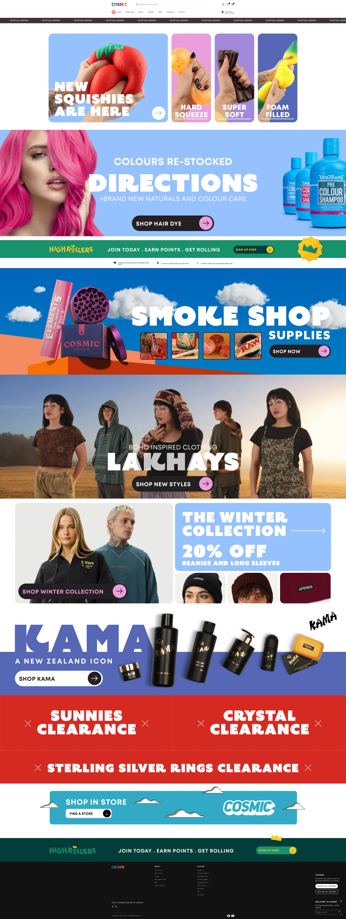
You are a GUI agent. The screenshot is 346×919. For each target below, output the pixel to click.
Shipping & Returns (203, 882)
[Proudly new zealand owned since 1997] (197, 263)
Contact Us (200, 870)
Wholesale (200, 888)
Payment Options (202, 879)
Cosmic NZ (126, 915)
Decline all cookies (326, 892)
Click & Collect (201, 885)
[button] (232, 4)
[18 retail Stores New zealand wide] (158, 263)
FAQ (198, 891)
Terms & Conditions (203, 873)
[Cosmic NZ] (119, 4)
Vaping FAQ (200, 894)
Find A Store (158, 870)
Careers (157, 876)
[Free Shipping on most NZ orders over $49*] (115, 263)
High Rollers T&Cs (202, 876)
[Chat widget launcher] (341, 914)
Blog (156, 882)
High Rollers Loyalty (160, 879)
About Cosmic (159, 873)
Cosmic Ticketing (160, 885)
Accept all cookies (326, 886)
